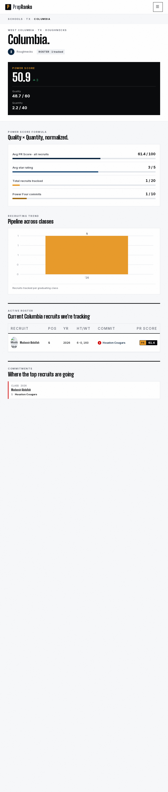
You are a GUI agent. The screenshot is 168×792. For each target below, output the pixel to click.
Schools (15, 19)
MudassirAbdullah (29, 342)
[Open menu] (158, 7)
